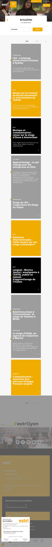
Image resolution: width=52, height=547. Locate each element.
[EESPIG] (29, 541)
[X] (34, 442)
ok (26, 505)
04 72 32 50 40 (11, 474)
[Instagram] (23, 442)
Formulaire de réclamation (34, 544)
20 (45, 41)
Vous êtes (13, 4)
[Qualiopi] (35, 541)
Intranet (30, 523)
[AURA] (17, 541)
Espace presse (31, 526)
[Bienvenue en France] (41, 541)
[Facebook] (18, 442)
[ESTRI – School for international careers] (5, 4)
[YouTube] (39, 442)
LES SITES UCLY (35, 1)
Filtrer (37, 29)
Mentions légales (15, 544)
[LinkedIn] (28, 442)
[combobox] (20, 29)
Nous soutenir (31, 529)
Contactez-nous (24, 544)
